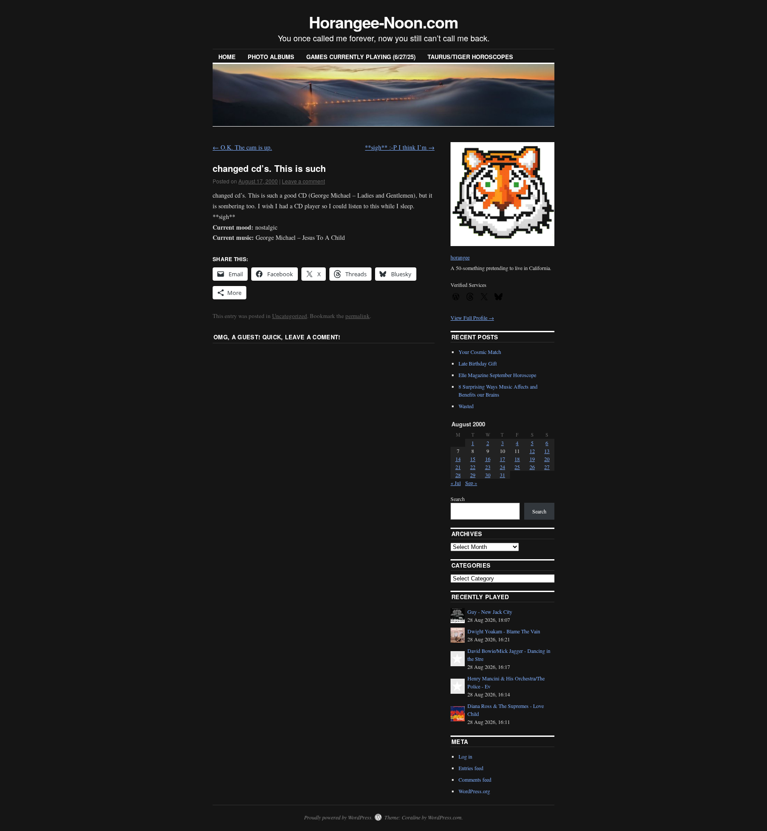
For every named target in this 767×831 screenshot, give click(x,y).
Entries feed (471, 767)
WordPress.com (445, 817)
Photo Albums (271, 56)
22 (472, 466)
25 (517, 466)
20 (547, 458)
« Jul (456, 482)
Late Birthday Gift (478, 363)
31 (502, 474)
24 (502, 466)
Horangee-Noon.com (383, 21)
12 (532, 450)
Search (458, 498)
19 (532, 458)
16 (487, 458)
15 (472, 458)
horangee (460, 257)
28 (458, 474)
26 (532, 466)
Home (227, 56)
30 (487, 474)
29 (472, 474)
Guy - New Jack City (489, 611)
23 (487, 466)
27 (547, 466)
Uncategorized (289, 316)
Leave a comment (303, 181)
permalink (357, 316)
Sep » (471, 482)
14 (458, 458)
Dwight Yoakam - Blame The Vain (503, 631)
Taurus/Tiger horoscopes (470, 56)
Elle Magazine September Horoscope (497, 374)
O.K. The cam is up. (242, 147)
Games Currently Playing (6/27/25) (360, 56)
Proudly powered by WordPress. (338, 817)
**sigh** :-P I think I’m (400, 147)
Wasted (466, 406)
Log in (465, 756)
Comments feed (475, 779)
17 (502, 458)
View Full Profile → (472, 317)
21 (458, 466)
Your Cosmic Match (480, 351)
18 (517, 458)
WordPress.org (474, 791)
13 (547, 450)
